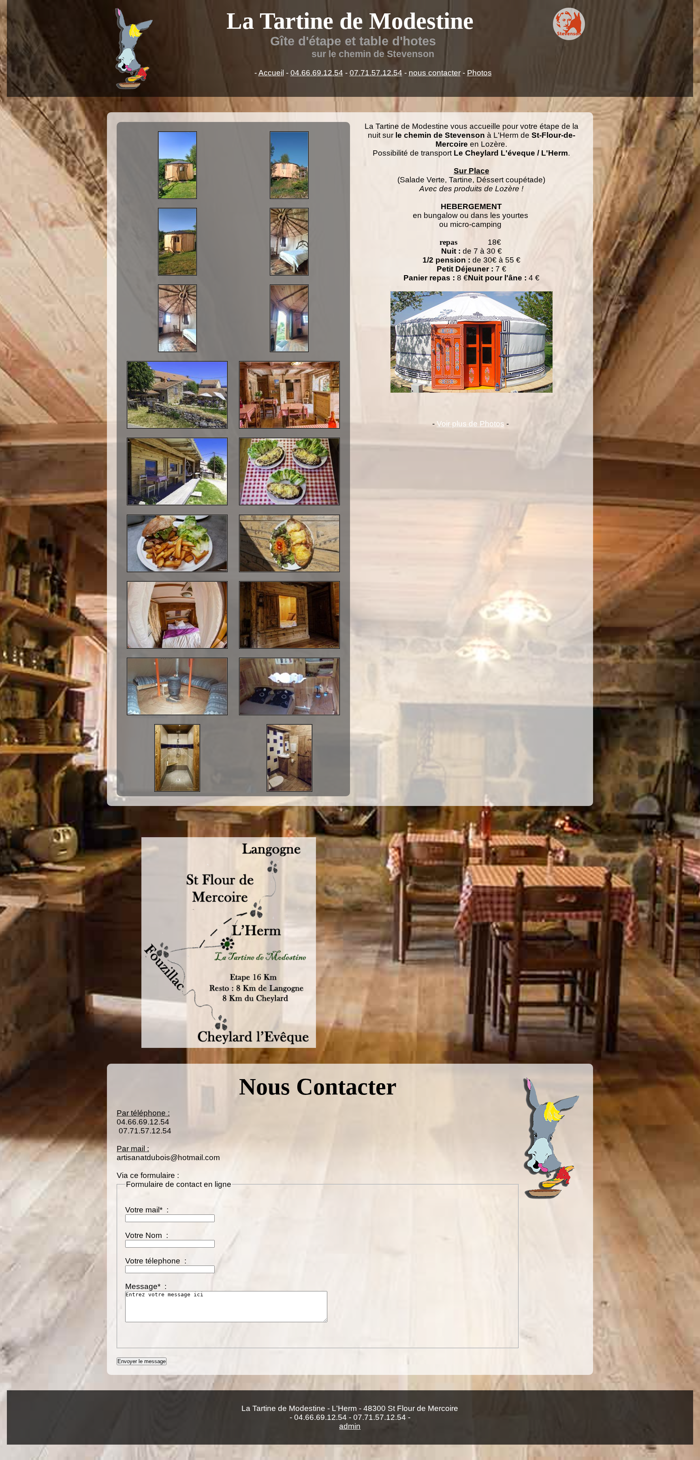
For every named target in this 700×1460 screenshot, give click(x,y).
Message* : (147, 1286)
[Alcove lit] (289, 615)
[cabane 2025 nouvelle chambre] (177, 165)
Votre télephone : (156, 1261)
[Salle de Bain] (177, 758)
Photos (479, 72)
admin (350, 1426)
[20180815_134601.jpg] (289, 543)
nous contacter (435, 72)
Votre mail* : (148, 1210)
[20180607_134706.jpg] (177, 686)
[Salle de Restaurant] (289, 395)
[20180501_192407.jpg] (177, 543)
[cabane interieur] (289, 242)
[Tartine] (289, 471)
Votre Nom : (147, 1235)
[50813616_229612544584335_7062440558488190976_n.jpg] (289, 686)
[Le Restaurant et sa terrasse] (177, 395)
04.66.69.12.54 (316, 72)
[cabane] (289, 165)
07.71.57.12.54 (376, 72)
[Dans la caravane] (177, 615)
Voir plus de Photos (470, 423)
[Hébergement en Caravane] (177, 471)
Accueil (271, 72)
